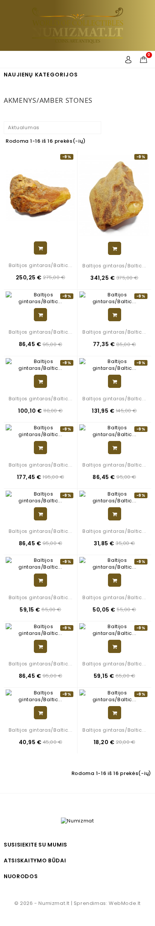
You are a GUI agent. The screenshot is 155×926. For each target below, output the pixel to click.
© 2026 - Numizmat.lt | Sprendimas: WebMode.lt (77, 903)
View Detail (40, 248)
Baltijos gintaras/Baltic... (41, 265)
